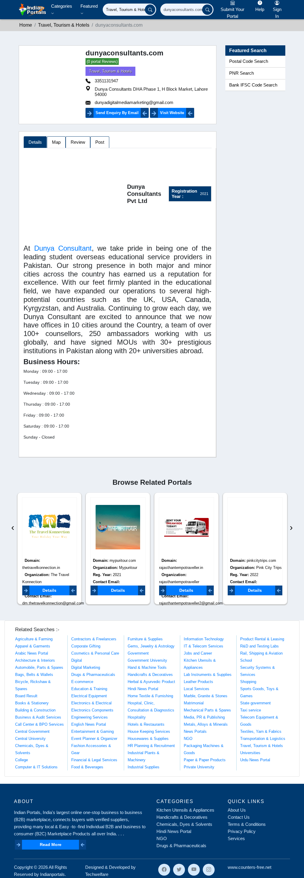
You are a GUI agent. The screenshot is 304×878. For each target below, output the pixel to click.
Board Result (26, 696)
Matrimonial (194, 703)
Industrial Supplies (143, 767)
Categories (61, 6)
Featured (89, 6)
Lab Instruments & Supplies (208, 674)
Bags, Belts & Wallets (34, 674)
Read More (50, 844)
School (246, 660)
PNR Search (241, 73)
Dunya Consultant (63, 248)
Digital (76, 660)
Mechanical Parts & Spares (207, 710)
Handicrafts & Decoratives (150, 674)
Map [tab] (56, 142)
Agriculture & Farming (34, 639)
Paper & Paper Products (205, 760)
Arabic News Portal (31, 653)
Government (138, 653)
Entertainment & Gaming (92, 731)
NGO (188, 738)
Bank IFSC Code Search (253, 85)
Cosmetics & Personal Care (95, 653)
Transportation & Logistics (262, 738)
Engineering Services (89, 717)
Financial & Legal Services (94, 760)
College (21, 760)
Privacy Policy (242, 831)
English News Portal (88, 724)
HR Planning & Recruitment (151, 745)
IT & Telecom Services (203, 646)
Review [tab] (78, 142)
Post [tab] (99, 142)
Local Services (196, 689)
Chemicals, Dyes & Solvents (184, 824)
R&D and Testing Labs (259, 646)
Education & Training (89, 689)
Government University (147, 660)
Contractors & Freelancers (93, 639)
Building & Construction (35, 710)
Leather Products (198, 681)
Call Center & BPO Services (39, 724)
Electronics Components (92, 710)
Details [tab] (35, 142)
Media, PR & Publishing (204, 717)
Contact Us (239, 817)
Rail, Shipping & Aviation (261, 653)
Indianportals (52, 874)
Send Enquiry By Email (117, 113)
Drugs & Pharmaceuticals (93, 674)
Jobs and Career (198, 653)
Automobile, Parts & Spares (39, 667)
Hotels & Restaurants (146, 724)
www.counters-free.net (249, 867)
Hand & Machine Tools (147, 667)
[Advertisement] (75, 194)
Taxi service (250, 710)
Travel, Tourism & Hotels (110, 71)
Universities (250, 753)
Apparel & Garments (32, 646)
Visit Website (172, 113)
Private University (199, 767)
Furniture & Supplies (145, 639)
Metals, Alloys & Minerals (206, 724)
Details (49, 590)
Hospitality (137, 717)
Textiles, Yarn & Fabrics (260, 731)
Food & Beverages (87, 767)
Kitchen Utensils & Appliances (185, 810)
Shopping (248, 681)
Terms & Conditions (247, 824)
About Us (237, 810)
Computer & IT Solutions (36, 767)
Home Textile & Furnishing (150, 696)
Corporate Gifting (85, 646)
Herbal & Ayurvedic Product (151, 681)
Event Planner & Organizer (94, 738)
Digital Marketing (85, 667)
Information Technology (204, 639)
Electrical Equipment (89, 696)
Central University (30, 738)
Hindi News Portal (143, 689)
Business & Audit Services (38, 717)
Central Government (32, 731)
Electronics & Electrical (91, 703)
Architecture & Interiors (35, 660)
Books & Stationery (32, 703)
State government (255, 703)
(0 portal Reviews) (102, 61)
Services (236, 838)
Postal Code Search (248, 61)
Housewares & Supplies (148, 738)
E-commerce (82, 681)
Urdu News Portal (255, 760)
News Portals (195, 731)
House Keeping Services (149, 731)
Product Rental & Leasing (262, 639)
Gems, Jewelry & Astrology (151, 646)
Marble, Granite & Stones (205, 696)
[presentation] (12, 527)
